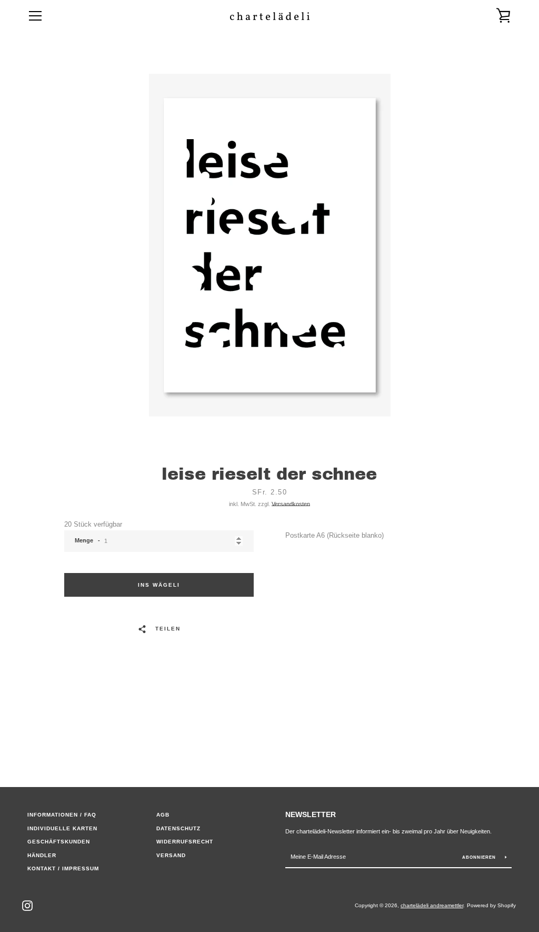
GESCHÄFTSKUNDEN (58, 841)
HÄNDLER (41, 855)
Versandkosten (291, 504)
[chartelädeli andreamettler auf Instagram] (27, 905)
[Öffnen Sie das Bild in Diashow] (270, 245)
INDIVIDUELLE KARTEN (62, 828)
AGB (162, 815)
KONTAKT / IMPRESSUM (63, 868)
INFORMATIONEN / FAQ (61, 815)
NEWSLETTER (310, 814)
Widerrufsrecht (184, 841)
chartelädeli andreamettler (432, 905)
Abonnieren (479, 857)
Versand (171, 855)
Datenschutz (178, 828)
